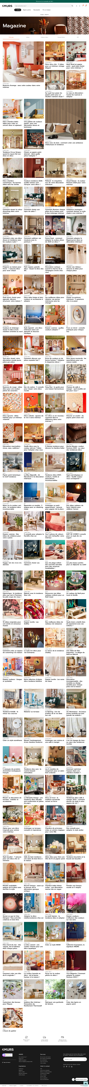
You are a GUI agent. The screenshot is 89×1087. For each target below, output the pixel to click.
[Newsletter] (85, 1059)
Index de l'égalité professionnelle (25, 1061)
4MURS (21, 1054)
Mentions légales (13, 1085)
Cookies (21, 1085)
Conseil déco (61, 37)
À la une (11, 37)
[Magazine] (8, 1049)
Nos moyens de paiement (45, 1058)
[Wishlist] (82, 6)
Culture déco (44, 37)
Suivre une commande (44, 1070)
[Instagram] (64, 1066)
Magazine (21, 1070)
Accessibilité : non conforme (32, 1085)
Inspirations (22, 1066)
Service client (43, 1076)
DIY (78, 37)
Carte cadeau (43, 1063)
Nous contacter (43, 1074)
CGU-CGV (4, 1085)
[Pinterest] (66, 1066)
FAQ (41, 1068)
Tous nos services (44, 1061)
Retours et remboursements (46, 1071)
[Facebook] (69, 1066)
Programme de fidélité (44, 1073)
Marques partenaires (23, 1073)
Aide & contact (45, 1066)
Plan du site (44, 1085)
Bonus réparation (43, 1077)
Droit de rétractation (44, 1079)
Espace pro (21, 1058)
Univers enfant (22, 1071)
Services (42, 1054)
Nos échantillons (43, 1060)
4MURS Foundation (22, 1060)
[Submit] (72, 6)
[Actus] (79, 6)
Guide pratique (22, 1074)
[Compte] (76, 6)
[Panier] (86, 6)
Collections (21, 1068)
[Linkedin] (72, 1066)
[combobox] (44, 5)
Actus (27, 37)
